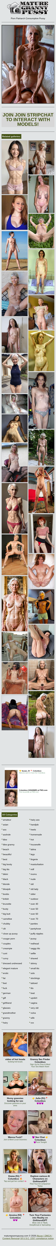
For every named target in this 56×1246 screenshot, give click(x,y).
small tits (34, 968)
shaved (33, 958)
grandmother (9, 1013)
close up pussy (10, 933)
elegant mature (10, 968)
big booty (7, 864)
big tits (5, 869)
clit (4, 928)
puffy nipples (36, 933)
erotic (5, 973)
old (31, 884)
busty (5, 909)
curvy (5, 958)
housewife (35, 844)
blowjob (6, 889)
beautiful (6, 854)
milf (31, 869)
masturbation (36, 864)
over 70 (33, 919)
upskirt (33, 998)
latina (32, 849)
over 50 (33, 909)
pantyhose (35, 928)
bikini (5, 874)
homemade (35, 834)
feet (4, 983)
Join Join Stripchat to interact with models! (28, 119)
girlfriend (7, 1003)
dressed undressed (12, 963)
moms (33, 874)
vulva (32, 1013)
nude (32, 879)
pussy (32, 938)
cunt (4, 953)
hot (31, 839)
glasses (6, 1008)
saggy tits (34, 948)
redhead (34, 943)
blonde (6, 884)
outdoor (33, 899)
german (6, 993)
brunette (6, 904)
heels (32, 829)
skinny (33, 963)
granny (6, 1018)
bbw (4, 839)
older (32, 894)
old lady (33, 889)
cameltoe (7, 919)
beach (5, 849)
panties (33, 923)
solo (32, 973)
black (5, 879)
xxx (31, 1022)
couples (6, 943)
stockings (34, 978)
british (5, 899)
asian (5, 824)
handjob (34, 824)
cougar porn (8, 938)
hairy (5, 1022)
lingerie (33, 859)
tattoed (33, 983)
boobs (5, 894)
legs (32, 854)
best (4, 859)
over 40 (33, 904)
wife (32, 1018)
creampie (7, 948)
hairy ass (34, 820)
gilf (4, 998)
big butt (6, 914)
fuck (4, 988)
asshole (6, 834)
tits (31, 988)
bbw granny (8, 844)
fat (3, 978)
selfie (32, 953)
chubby (6, 923)
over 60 (33, 914)
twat (32, 993)
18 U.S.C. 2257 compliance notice (37, 1238)
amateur (6, 820)
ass (4, 829)
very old (33, 1008)
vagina (33, 1003)
